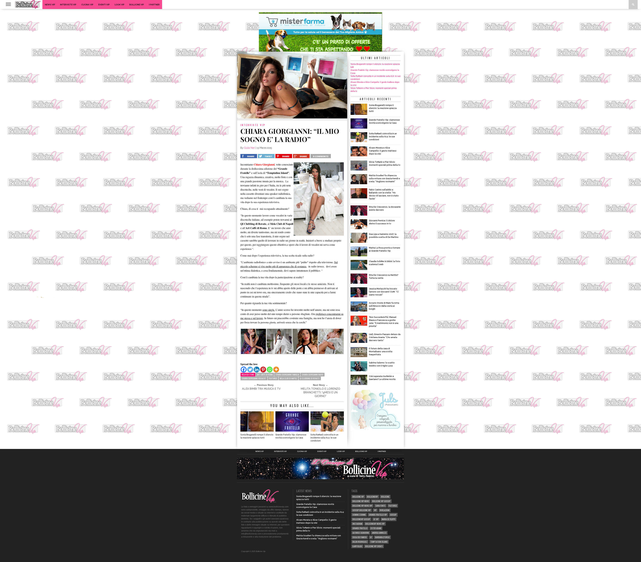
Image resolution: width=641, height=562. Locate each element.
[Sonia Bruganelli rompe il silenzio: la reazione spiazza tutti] (257, 430)
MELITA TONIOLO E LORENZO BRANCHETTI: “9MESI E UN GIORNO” (320, 392)
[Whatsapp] (270, 369)
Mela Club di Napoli (288, 378)
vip (375, 510)
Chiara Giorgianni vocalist (254, 378)
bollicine (385, 496)
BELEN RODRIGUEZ (360, 541)
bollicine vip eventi (374, 546)
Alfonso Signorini (361, 532)
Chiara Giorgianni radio (312, 374)
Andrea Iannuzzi (379, 532)
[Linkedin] (257, 369)
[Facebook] (244, 369)
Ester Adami (376, 528)
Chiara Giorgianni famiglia (287, 374)
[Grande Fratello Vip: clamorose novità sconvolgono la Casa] (292, 430)
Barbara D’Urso (382, 537)
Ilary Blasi (357, 546)
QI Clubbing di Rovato (310, 378)
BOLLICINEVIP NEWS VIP (375, 523)
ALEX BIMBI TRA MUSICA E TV (261, 388)
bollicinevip (372, 496)
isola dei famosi (360, 537)
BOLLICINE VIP (358, 496)
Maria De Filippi (388, 519)
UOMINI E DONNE (359, 514)
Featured (273, 378)
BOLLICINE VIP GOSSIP (381, 501)
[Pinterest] (263, 369)
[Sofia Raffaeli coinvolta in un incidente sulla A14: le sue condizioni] (327, 430)
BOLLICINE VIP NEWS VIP (362, 505)
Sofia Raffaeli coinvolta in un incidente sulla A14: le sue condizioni (324, 438)
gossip (393, 514)
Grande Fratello (360, 528)
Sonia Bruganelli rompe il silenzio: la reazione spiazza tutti (257, 436)
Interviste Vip (68, 4)
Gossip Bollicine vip (362, 510)
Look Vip (119, 4)
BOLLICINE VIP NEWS (361, 501)
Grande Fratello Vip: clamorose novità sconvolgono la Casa (290, 436)
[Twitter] (250, 369)
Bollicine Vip (136, 4)
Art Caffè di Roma (265, 374)
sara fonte (380, 505)
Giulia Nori (249, 147)
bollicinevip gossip (361, 519)
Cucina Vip (87, 4)
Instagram (357, 523)
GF (371, 537)
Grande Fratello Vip (378, 514)
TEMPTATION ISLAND (378, 541)
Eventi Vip (104, 4)
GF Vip (376, 519)
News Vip (50, 4)
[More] (276, 369)
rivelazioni (384, 510)
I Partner (154, 4)
